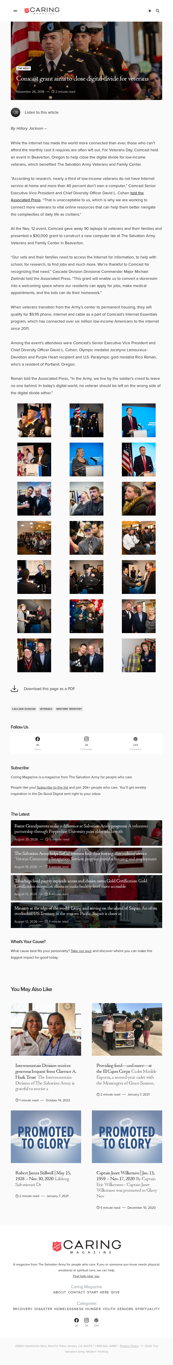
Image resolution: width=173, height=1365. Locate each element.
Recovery (23, 1308)
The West (24, 68)
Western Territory (69, 709)
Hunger (93, 1308)
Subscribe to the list (52, 787)
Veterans (46, 709)
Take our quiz (81, 950)
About (59, 1292)
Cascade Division (24, 709)
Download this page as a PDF (49, 688)
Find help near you (86, 1276)
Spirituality (147, 1308)
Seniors (125, 1308)
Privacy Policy (129, 1346)
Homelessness (69, 1308)
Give (115, 1292)
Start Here (98, 1292)
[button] (15, 10)
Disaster (43, 1308)
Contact (76, 1292)
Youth (109, 1308)
